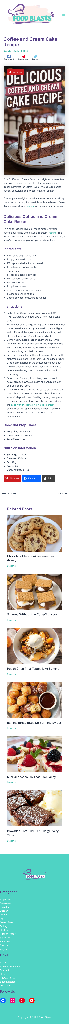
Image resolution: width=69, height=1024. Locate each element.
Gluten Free (6, 922)
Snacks (4, 945)
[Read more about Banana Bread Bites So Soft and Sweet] (34, 700)
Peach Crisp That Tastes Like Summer (33, 668)
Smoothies (6, 941)
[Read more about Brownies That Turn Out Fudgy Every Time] (34, 808)
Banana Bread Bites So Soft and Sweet (34, 722)
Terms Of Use (7, 985)
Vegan (3, 949)
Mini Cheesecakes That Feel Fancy (31, 777)
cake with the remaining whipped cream (32, 404)
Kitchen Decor (7, 933)
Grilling (3, 926)
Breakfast (5, 907)
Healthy (4, 930)
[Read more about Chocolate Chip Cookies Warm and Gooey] (34, 533)
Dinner (3, 914)
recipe (30, 206)
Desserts (11, 566)
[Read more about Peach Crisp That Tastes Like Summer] (34, 645)
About (3, 962)
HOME (3, 974)
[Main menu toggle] (63, 14)
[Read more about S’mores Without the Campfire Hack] (34, 591)
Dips (2, 918)
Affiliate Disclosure (10, 966)
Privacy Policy (7, 977)
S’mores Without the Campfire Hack (32, 614)
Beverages (5, 903)
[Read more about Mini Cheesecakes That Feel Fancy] (34, 754)
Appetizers (6, 899)
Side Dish (5, 937)
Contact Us (6, 970)
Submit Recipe (7, 981)
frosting (52, 232)
